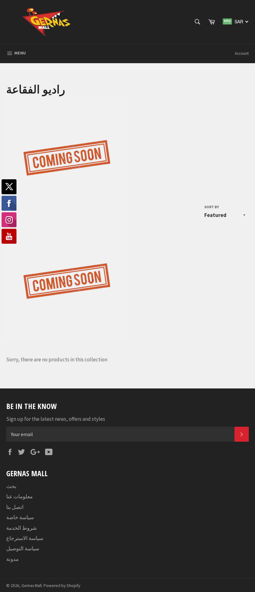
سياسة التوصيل (22, 548)
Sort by (211, 206)
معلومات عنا (19, 496)
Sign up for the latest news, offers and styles (55, 419)
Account (242, 53)
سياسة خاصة (20, 517)
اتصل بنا (15, 507)
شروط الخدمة (21, 527)
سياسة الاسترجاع (24, 538)
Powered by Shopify (62, 585)
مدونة (12, 559)
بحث (11, 486)
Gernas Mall (31, 585)
